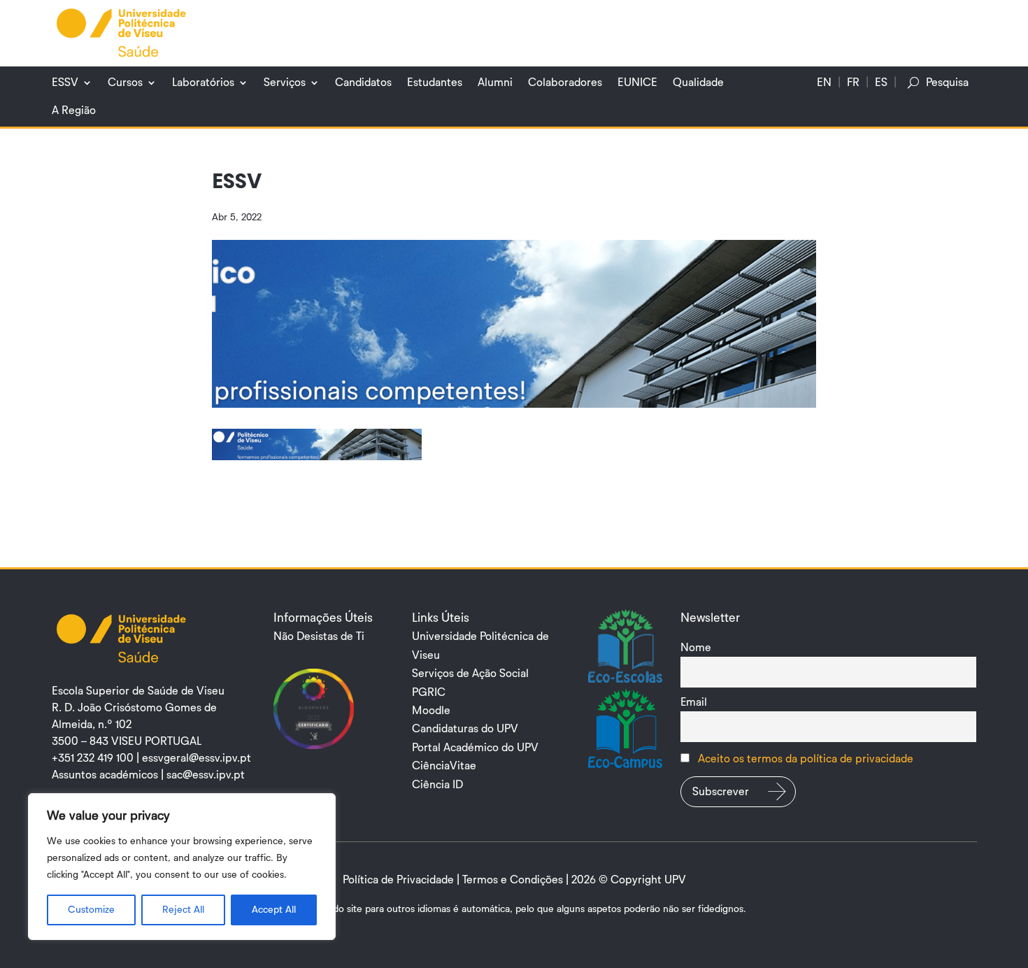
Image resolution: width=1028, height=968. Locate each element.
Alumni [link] (495, 82)
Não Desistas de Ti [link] (318, 636)
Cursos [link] (125, 82)
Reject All (183, 910)
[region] (182, 866)
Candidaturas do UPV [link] (465, 728)
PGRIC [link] (428, 692)
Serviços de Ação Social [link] (470, 673)
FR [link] (853, 82)
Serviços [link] (285, 82)
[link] (122, 32)
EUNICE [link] (637, 82)
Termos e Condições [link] (512, 879)
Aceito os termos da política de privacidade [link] (805, 758)
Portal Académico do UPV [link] (475, 747)
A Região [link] (74, 110)
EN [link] (824, 82)
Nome (695, 647)
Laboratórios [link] (203, 82)
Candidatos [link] (363, 82)
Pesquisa (947, 82)
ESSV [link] (65, 82)
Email (693, 702)
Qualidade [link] (698, 82)
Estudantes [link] (434, 82)
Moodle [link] (431, 710)
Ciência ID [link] (437, 784)
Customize (91, 910)
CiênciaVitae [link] (444, 765)
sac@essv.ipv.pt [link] (205, 775)
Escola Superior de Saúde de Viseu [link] (138, 691)
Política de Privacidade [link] (398, 879)
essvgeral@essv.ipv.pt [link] (196, 758)
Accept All (274, 910)
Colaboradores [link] (565, 82)
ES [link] (881, 82)
